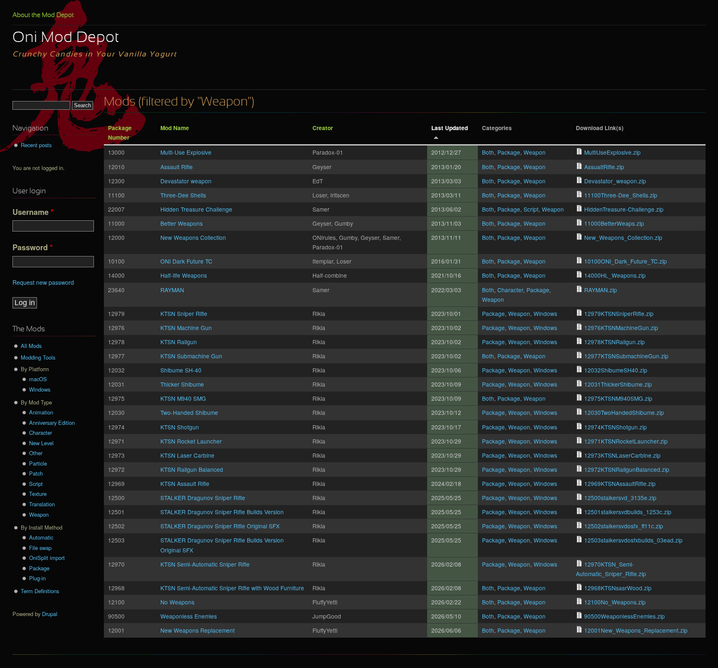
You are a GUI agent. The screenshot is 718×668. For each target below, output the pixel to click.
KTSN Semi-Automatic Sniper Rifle (205, 564)
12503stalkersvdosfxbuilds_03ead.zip (633, 540)
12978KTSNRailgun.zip (614, 342)
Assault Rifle (176, 167)
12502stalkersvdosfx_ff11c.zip (623, 526)
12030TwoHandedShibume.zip (624, 412)
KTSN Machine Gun (186, 327)
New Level (41, 443)
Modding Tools (38, 357)
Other (35, 453)
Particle (38, 463)
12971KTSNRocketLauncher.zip (626, 441)
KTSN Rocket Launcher (191, 441)
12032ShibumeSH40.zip (615, 370)
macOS (38, 379)
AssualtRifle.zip (604, 167)
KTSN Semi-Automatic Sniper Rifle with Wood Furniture (232, 588)
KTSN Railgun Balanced (191, 469)
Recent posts (36, 145)
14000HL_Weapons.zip (615, 275)
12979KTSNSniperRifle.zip (619, 313)
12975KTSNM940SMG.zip (618, 398)
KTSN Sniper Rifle (183, 313)
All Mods (31, 346)
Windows (545, 313)
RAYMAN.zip (600, 290)
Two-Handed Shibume (189, 412)
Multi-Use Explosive (185, 152)
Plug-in (37, 578)
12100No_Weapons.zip (615, 602)
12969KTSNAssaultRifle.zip (620, 483)
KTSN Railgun (178, 342)
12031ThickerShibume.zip (618, 384)
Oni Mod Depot (65, 38)
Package (508, 152)
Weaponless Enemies (188, 616)
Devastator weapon (185, 181)
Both (488, 152)
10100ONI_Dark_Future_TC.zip (625, 261)
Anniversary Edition (52, 422)
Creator (322, 128)
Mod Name (174, 128)
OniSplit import (47, 558)
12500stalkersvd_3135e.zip (620, 497)
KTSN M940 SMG (183, 398)
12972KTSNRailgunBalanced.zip (626, 469)
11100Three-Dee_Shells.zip (620, 195)
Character (510, 290)
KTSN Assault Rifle (184, 483)
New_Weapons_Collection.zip (623, 237)
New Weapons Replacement (197, 630)
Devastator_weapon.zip (615, 181)
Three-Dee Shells (183, 195)
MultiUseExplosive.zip (612, 152)
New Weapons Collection (193, 237)
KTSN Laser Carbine (187, 455)
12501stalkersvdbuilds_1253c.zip (627, 512)
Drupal (49, 614)
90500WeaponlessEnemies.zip (624, 616)
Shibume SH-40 (181, 370)
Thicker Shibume (182, 384)
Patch (36, 473)
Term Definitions (40, 591)
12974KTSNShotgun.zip (615, 427)
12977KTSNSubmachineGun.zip (626, 356)
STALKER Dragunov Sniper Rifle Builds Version (222, 512)
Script (531, 209)
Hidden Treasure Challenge (196, 209)
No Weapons (177, 602)
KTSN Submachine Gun (191, 356)
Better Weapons (181, 223)
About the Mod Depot (43, 15)
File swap (40, 548)
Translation (42, 504)
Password (32, 247)
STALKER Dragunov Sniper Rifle (202, 497)
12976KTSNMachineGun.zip (621, 327)
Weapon (535, 152)
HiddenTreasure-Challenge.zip (624, 209)
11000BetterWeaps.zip (614, 223)
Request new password (43, 282)
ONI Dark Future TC (186, 261)
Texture (38, 494)
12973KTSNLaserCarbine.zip (622, 455)
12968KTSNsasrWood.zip (618, 588)
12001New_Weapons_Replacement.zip (636, 630)
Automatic (41, 537)
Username (33, 212)
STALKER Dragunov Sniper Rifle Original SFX (220, 526)
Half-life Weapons (183, 275)
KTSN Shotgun (179, 427)
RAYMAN (172, 290)
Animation (41, 412)
